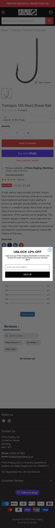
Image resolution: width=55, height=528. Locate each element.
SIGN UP (27, 275)
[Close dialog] (50, 250)
